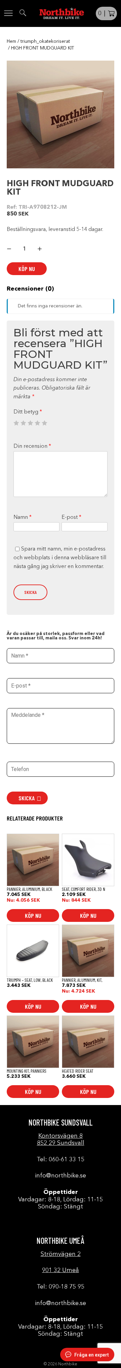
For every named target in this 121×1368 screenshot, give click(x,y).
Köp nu (26, 268)
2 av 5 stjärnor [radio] (23, 423)
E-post (71, 517)
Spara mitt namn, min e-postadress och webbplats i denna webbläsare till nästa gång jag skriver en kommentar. (59, 557)
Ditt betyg (27, 412)
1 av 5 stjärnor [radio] (16, 423)
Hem (11, 41)
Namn (22, 517)
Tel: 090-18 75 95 (60, 1287)
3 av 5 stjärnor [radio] (30, 423)
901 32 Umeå (60, 1270)
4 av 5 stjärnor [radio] (37, 423)
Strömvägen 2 (61, 1254)
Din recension (32, 446)
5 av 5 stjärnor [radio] (44, 423)
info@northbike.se (60, 1176)
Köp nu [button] (33, 915)
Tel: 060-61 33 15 (60, 1160)
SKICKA (26, 798)
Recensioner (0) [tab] (30, 289)
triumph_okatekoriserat (45, 41)
